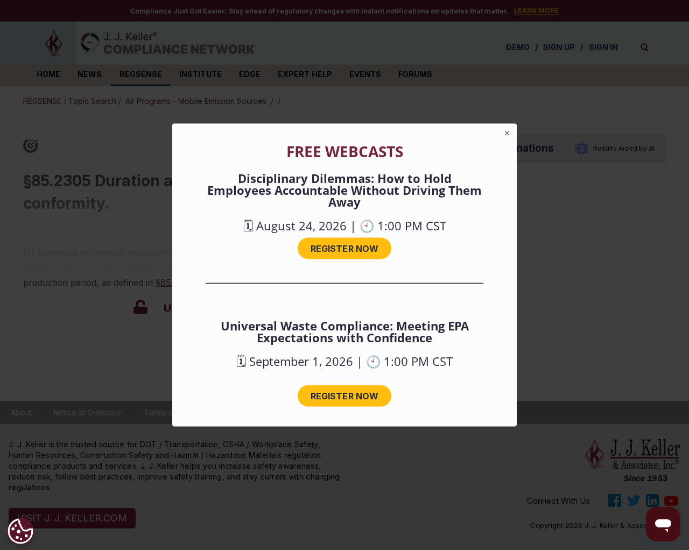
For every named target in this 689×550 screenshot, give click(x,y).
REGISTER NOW (344, 248)
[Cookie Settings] (20, 531)
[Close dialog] (507, 133)
